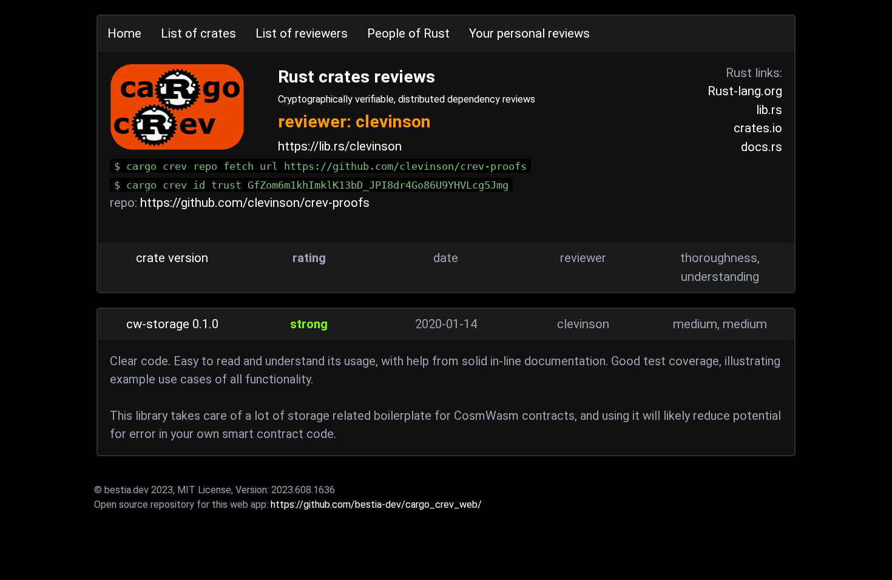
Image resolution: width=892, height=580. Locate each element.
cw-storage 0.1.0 (172, 324)
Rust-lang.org (745, 91)
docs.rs (761, 147)
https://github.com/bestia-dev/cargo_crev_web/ (376, 504)
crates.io (758, 128)
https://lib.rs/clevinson (340, 146)
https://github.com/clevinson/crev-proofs (255, 202)
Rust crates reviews (356, 77)
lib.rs (769, 110)
